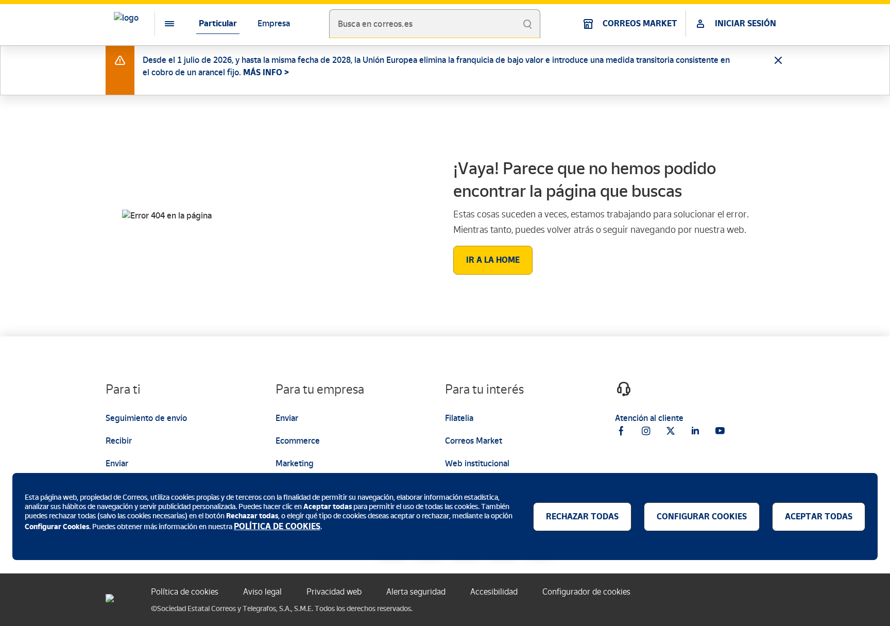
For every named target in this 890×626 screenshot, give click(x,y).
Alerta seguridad (416, 592)
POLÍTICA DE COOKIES (277, 526)
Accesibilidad (494, 592)
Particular (218, 23)
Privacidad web (334, 592)
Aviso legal (262, 592)
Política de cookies (184, 592)
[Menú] (161, 23)
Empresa (274, 23)
